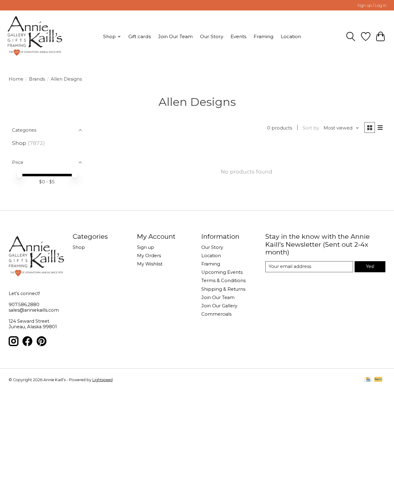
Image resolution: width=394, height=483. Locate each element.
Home (16, 79)
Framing (263, 36)
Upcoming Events (222, 272)
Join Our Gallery (219, 306)
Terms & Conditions (223, 280)
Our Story (211, 36)
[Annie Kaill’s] (34, 36)
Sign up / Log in (371, 5)
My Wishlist (150, 264)
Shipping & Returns (223, 289)
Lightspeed (102, 379)
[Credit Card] (368, 380)
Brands (37, 79)
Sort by (311, 128)
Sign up (145, 247)
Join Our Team (175, 36)
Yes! (370, 266)
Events (238, 36)
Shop (19, 143)
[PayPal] (378, 380)
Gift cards (139, 36)
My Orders (149, 255)
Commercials (216, 314)
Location (291, 36)
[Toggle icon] (351, 37)
